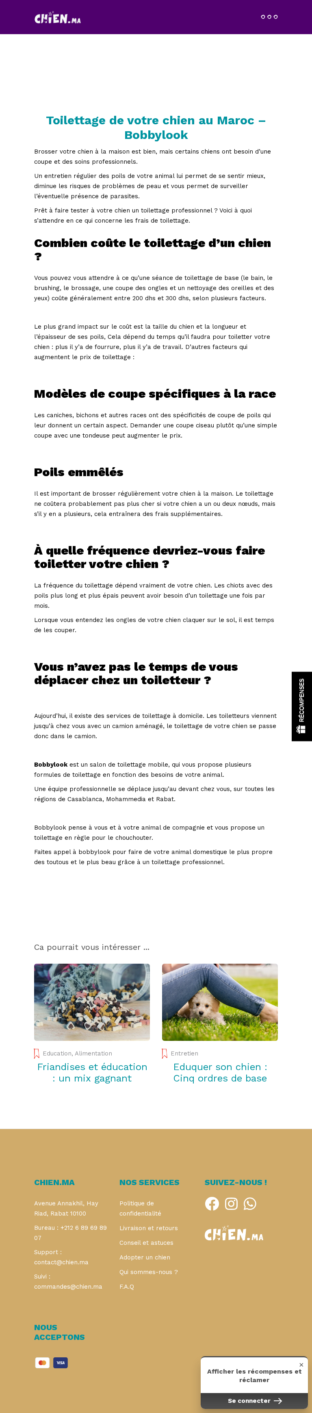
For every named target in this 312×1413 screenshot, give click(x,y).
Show (302, 706)
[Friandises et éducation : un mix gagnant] (92, 1002)
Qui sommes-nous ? (148, 1272)
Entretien (184, 1053)
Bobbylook (50, 827)
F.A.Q (126, 1286)
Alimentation (93, 1053)
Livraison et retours (148, 1228)
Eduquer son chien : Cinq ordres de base (220, 1072)
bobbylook (94, 852)
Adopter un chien (144, 1257)
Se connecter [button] (250, 1400)
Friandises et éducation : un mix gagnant (92, 1072)
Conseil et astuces (146, 1242)
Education (57, 1053)
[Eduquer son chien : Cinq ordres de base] (220, 1002)
